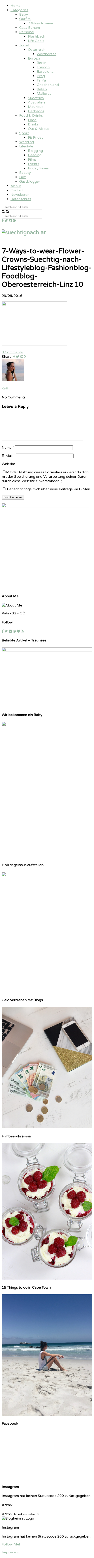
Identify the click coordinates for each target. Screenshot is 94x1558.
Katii (5, 388)
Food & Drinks (31, 115)
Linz (22, 177)
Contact (17, 190)
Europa (34, 58)
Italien (42, 89)
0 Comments (12, 352)
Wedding (26, 142)
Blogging (35, 151)
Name (8, 447)
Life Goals (36, 41)
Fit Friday (36, 137)
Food (32, 120)
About (15, 186)
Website (8, 464)
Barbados (36, 111)
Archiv (7, 1514)
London (43, 67)
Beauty (25, 173)
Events (33, 164)
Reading (35, 155)
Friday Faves (38, 168)
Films (32, 159)
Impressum (11, 1552)
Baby (23, 14)
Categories (19, 10)
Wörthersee (46, 54)
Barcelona (45, 71)
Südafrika (36, 98)
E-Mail (8, 456)
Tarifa (41, 80)
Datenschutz (20, 199)
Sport (24, 133)
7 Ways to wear (41, 23)
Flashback (36, 36)
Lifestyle (26, 146)
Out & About (38, 129)
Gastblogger (29, 181)
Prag (41, 76)
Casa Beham (29, 27)
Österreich (36, 49)
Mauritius (35, 107)
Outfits (25, 19)
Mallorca (44, 93)
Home (15, 6)
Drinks (33, 124)
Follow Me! (11, 1544)
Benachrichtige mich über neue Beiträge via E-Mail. (48, 489)
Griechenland (48, 85)
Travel (24, 45)
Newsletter (19, 194)
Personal (26, 32)
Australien (36, 102)
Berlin (41, 63)
